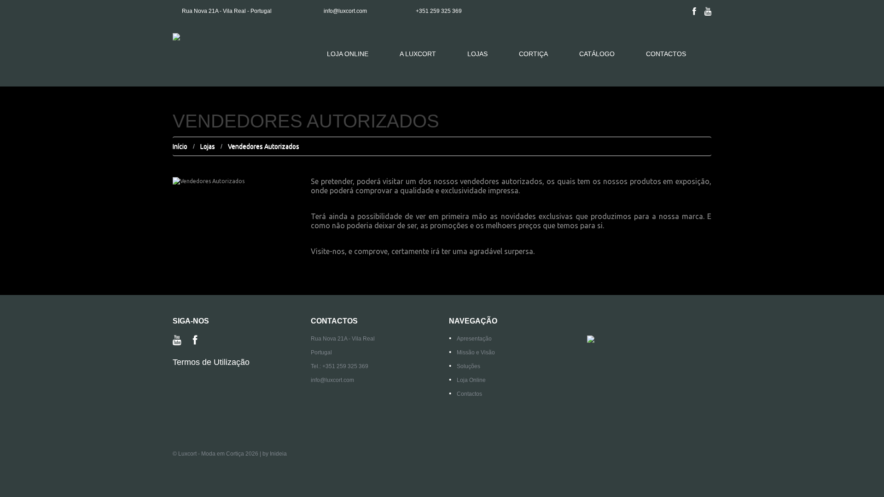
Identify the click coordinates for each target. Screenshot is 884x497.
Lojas (477, 54)
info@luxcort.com (345, 11)
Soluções (468, 366)
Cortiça (533, 54)
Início (180, 146)
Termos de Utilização (211, 362)
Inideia (278, 454)
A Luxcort (418, 54)
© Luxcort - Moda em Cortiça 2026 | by (221, 454)
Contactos (666, 54)
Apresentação (474, 338)
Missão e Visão (476, 352)
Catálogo (597, 54)
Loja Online (347, 54)
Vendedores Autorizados (263, 146)
